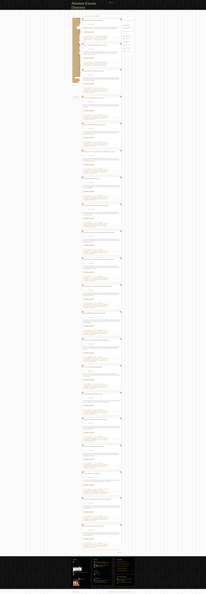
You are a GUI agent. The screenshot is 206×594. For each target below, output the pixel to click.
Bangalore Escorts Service (76, 21)
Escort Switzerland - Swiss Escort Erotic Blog (100, 582)
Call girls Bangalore (74, 30)
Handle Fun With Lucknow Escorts (122, 570)
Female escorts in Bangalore (76, 60)
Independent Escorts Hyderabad (76, 70)
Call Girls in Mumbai (76, 34)
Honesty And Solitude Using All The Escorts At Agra (94, 45)
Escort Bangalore (76, 47)
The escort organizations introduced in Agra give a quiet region (97, 499)
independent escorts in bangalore (76, 72)
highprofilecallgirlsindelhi (105, 492)
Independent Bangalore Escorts (76, 67)
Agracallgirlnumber (87, 142)
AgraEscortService (104, 37)
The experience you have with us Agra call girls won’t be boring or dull (98, 232)
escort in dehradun (76, 51)
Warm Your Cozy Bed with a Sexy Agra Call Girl (94, 98)
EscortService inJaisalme (94, 492)
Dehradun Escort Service (75, 44)
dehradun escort (75, 41)
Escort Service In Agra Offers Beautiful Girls (93, 367)
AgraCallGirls (86, 37)
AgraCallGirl (100, 87)
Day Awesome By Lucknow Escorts (122, 566)
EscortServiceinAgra (102, 38)
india (73, 77)
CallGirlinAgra (103, 197)
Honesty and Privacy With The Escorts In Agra (93, 71)
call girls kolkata (76, 35)
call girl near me (75, 25)
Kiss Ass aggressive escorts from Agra (91, 473)
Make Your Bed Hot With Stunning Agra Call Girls (94, 124)
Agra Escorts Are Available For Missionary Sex (93, 446)
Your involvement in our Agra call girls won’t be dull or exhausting (97, 286)
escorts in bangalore (74, 56)
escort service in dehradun (75, 54)
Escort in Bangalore (76, 50)
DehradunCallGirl (76, 38)
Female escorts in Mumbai (76, 63)
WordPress (129, 591)
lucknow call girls (76, 80)
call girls (74, 28)
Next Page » (119, 552)
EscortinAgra (95, 38)
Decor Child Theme (117, 591)
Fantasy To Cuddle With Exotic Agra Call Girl (93, 20)
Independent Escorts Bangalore (76, 69)
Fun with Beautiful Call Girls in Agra (91, 178)
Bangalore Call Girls (75, 18)
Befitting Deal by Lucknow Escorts (122, 561)
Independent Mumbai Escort (76, 76)
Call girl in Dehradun (76, 22)
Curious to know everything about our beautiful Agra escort (96, 340)
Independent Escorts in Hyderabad (76, 73)
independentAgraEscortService (100, 39)
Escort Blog (89, 87)
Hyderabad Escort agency (76, 66)
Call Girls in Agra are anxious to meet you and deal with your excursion (98, 259)
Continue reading (88, 32)
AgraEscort (92, 37)
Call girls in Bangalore (75, 33)
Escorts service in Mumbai (76, 59)
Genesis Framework (124, 591)
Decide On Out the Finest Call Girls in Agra (92, 394)
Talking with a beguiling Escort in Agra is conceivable (95, 419)
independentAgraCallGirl (88, 39)
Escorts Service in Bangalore (76, 57)
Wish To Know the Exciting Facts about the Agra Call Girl (95, 205)
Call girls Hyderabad (74, 31)
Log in (133, 591)
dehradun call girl (76, 37)
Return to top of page (75, 591)
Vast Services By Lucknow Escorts (122, 568)
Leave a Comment (91, 24)
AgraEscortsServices (87, 38)
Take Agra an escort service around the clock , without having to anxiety (99, 151)
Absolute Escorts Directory (83, 5)
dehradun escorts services (76, 46)
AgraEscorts (97, 37)
